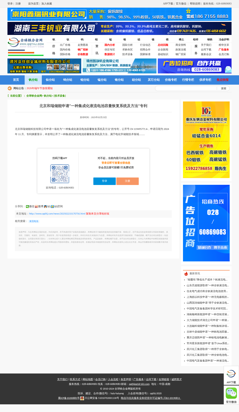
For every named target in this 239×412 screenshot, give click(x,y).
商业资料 (181, 45)
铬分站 (119, 79)
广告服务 (138, 379)
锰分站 (102, 79)
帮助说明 (195, 3)
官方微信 (181, 3)
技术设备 (127, 54)
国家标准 (145, 54)
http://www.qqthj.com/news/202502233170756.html (57, 213)
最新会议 (206, 54)
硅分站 (136, 79)
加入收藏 (46, 3)
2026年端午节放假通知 (40, 88)
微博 (40, 206)
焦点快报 (223, 79)
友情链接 (164, 379)
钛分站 (50, 79)
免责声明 (126, 379)
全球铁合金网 (34, 96)
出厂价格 (65, 45)
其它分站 (154, 79)
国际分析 (127, 45)
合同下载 (206, 49)
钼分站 (84, 79)
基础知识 (163, 54)
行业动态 (145, 45)
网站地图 (88, 379)
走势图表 (83, 45)
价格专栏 (171, 79)
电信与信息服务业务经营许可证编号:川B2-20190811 (151, 398)
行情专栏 (188, 79)
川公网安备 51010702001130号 (101, 398)
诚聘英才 (176, 379)
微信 (31, 206)
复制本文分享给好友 (97, 213)
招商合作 (145, 49)
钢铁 (209, 39)
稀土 (181, 39)
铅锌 (195, 39)
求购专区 (127, 49)
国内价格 (65, 49)
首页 (16, 79)
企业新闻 (163, 49)
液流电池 (33, 221)
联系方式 (75, 379)
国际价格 (65, 54)
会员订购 (224, 54)
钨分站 (67, 79)
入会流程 (113, 379)
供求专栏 (205, 79)
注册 (18, 3)
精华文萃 (224, 45)
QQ (48, 206)
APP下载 (168, 3)
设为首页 (33, 3)
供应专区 (110, 49)
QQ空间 (58, 206)
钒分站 (33, 79)
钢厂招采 (181, 54)
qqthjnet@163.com (139, 384)
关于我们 (206, 45)
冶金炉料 (224, 39)
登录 (10, 3)
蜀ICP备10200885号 (69, 398)
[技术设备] (60, 96)
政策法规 (181, 49)
